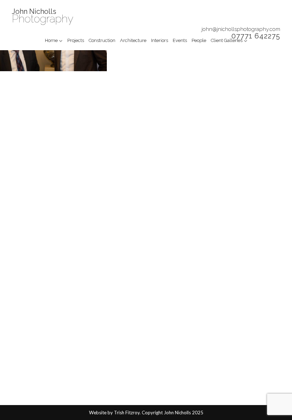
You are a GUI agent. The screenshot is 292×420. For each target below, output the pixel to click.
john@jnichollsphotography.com (241, 29)
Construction (102, 40)
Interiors (159, 40)
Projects (75, 40)
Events (180, 40)
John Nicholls (34, 11)
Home (51, 40)
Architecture (133, 40)
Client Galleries (227, 40)
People (199, 40)
